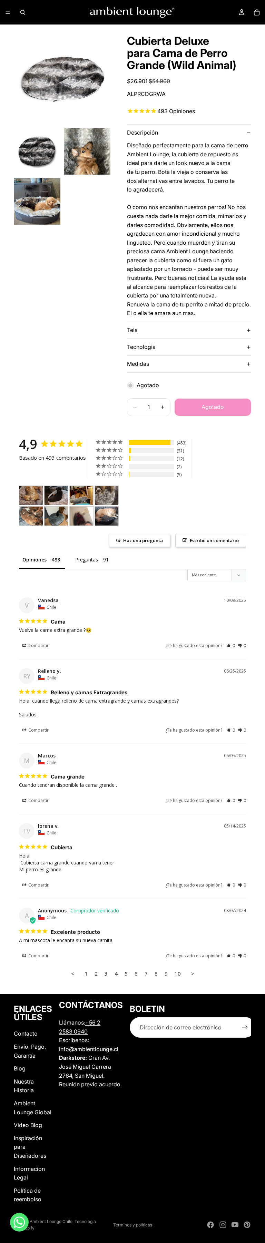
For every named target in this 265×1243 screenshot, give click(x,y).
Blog (20, 1068)
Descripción (142, 132)
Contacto (26, 1033)
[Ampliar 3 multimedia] (87, 151)
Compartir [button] (38, 645)
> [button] (192, 973)
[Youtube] (235, 1225)
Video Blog (28, 1125)
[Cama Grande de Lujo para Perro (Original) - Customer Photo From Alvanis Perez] (56, 516)
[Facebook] (210, 1225)
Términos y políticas (132, 1224)
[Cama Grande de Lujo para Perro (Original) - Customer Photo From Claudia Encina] (81, 495)
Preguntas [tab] (86, 559)
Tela (132, 329)
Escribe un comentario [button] (214, 540)
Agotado (213, 406)
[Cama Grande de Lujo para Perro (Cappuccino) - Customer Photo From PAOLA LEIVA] (31, 495)
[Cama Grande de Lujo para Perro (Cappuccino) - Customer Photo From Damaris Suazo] (56, 495)
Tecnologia (141, 346)
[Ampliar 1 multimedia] (62, 76)
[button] (231, 645)
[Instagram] (223, 1225)
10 (178, 973)
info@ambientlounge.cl (88, 1049)
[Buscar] (22, 12)
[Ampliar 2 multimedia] (37, 151)
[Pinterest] (247, 1225)
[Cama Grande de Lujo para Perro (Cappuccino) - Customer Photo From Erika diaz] (106, 495)
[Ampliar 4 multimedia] (37, 201)
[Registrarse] (245, 1027)
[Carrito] (256, 12)
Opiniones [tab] (34, 559)
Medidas (138, 363)
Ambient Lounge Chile (51, 1221)
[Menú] (8, 12)
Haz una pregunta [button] (143, 540)
